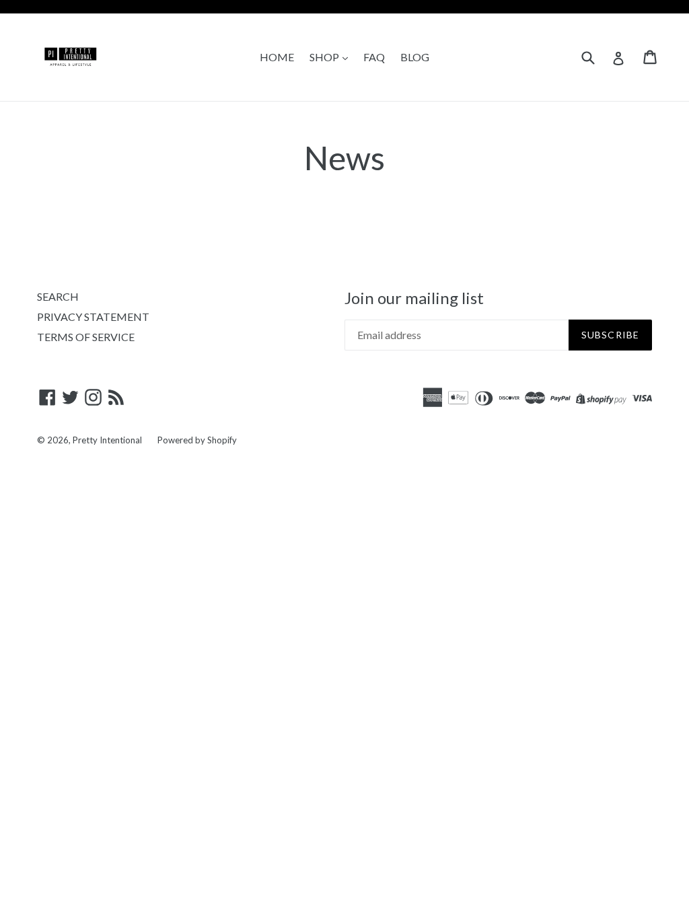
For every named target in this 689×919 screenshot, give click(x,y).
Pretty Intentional (107, 440)
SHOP (325, 56)
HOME (277, 56)
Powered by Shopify (197, 440)
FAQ (374, 56)
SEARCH (58, 296)
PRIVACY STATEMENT (93, 316)
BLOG (414, 56)
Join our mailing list (414, 298)
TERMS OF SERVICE (86, 336)
